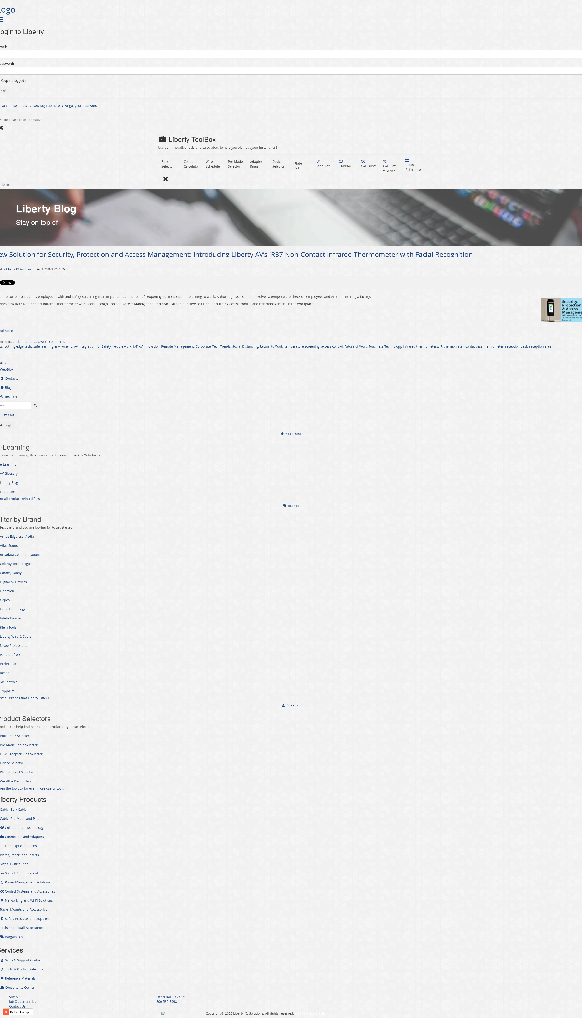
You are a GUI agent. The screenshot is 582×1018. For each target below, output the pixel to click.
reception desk (516, 346)
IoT (135, 346)
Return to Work (271, 346)
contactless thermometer (484, 346)
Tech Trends (221, 346)
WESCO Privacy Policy (311, 1013)
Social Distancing (245, 346)
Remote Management (177, 346)
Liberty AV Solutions (18, 269)
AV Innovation (149, 346)
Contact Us (17, 1006)
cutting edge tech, (18, 346)
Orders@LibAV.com (170, 997)
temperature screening (302, 346)
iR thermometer (452, 346)
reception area (540, 346)
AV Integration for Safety (92, 346)
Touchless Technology (385, 346)
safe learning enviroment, (53, 346)
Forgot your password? (81, 105)
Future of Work (355, 346)
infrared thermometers (420, 346)
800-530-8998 (166, 1001)
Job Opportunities (22, 1001)
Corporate (203, 346)
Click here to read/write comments (39, 341)
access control (332, 346)
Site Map (16, 997)
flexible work (121, 346)
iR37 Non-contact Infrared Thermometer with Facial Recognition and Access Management (85, 303)
